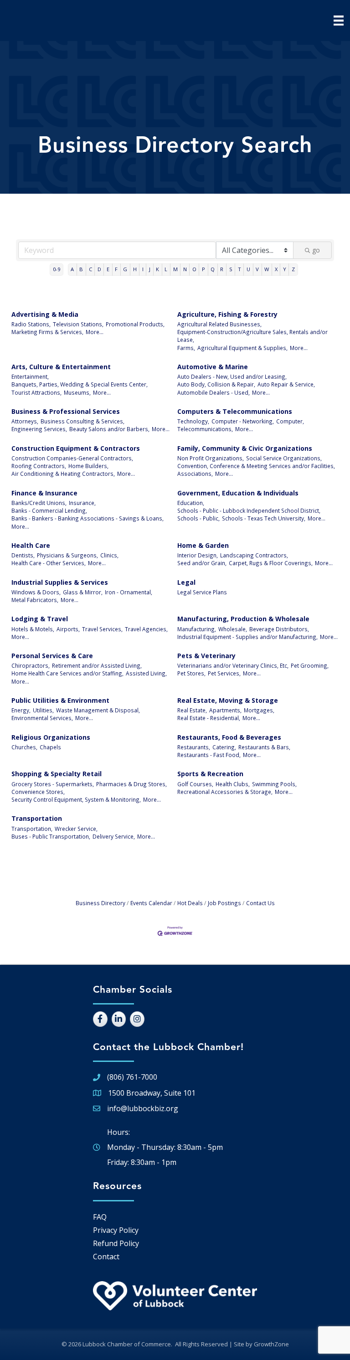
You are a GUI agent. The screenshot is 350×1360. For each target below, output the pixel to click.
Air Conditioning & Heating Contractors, (63, 473)
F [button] (116, 269)
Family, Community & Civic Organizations (244, 448)
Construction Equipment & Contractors (75, 448)
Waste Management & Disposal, (98, 710)
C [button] (90, 269)
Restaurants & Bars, (264, 747)
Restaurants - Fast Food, (209, 754)
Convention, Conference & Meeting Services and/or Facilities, (256, 465)
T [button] (239, 269)
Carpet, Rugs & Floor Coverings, (271, 563)
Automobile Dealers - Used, (213, 392)
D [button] (99, 269)
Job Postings (224, 903)
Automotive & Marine (212, 366)
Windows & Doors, (36, 592)
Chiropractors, (30, 665)
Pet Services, (224, 673)
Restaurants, (193, 747)
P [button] (203, 269)
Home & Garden (203, 545)
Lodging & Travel (39, 618)
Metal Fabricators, (34, 599)
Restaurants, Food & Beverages (229, 737)
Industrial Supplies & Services (59, 582)
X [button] (276, 269)
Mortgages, (259, 710)
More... (94, 331)
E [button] (108, 269)
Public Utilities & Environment (60, 700)
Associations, (195, 473)
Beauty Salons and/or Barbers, (109, 429)
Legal (186, 582)
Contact (106, 1257)
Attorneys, (24, 421)
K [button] (157, 269)
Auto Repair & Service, (286, 384)
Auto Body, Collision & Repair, (216, 384)
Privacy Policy (116, 1230)
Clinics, (109, 555)
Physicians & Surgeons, (67, 555)
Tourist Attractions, (36, 392)
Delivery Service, (114, 836)
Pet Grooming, (310, 665)
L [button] (166, 269)
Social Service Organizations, (284, 458)
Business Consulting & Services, (82, 421)
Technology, (193, 421)
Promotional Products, (135, 324)
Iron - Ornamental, (128, 592)
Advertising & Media (44, 314)
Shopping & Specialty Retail (56, 773)
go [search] (316, 250)
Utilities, (43, 710)
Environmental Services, (42, 717)
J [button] (149, 269)
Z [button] (293, 269)
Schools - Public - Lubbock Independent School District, (248, 510)
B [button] (81, 269)
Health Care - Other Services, (48, 563)
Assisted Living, (146, 673)
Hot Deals (190, 903)
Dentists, (23, 555)
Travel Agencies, (146, 629)
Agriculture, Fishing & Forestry (227, 314)
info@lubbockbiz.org (142, 1108)
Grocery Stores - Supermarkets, (52, 784)
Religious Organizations (50, 737)
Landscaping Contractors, (254, 555)
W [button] (266, 269)
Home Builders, (88, 465)
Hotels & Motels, (32, 629)
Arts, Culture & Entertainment (61, 366)
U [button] (248, 269)
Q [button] (213, 269)
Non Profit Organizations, (210, 458)
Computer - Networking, (242, 421)
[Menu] (338, 20)
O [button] (194, 269)
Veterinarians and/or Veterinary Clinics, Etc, (232, 665)
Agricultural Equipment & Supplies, (242, 347)
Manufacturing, (196, 629)
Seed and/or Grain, (201, 563)
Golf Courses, (195, 784)
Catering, (224, 747)
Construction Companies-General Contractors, (72, 458)
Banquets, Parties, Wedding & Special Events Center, (79, 384)
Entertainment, (30, 376)
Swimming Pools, (274, 784)
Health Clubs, (233, 784)
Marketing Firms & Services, (47, 331)
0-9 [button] (56, 269)
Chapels (50, 747)
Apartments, (225, 710)
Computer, (290, 421)
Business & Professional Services (65, 411)
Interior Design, (197, 555)
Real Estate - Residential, (208, 717)
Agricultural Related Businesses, (219, 324)
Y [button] (284, 269)
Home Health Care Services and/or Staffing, (67, 673)
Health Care (30, 545)
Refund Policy (116, 1243)
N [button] (185, 269)
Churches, (24, 747)
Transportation (36, 818)
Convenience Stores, (38, 791)
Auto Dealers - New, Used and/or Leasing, (232, 376)
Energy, (21, 710)
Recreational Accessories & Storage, (225, 791)
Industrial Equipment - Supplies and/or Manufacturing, (247, 636)
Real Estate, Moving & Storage (227, 700)
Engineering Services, (39, 429)
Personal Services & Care (52, 655)
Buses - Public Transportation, (50, 836)
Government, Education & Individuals (238, 493)
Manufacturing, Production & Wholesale (243, 618)
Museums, (77, 392)
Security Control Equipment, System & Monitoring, (76, 799)
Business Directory (100, 903)
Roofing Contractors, (38, 465)
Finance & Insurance (44, 493)
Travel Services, (102, 629)
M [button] (175, 269)
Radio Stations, (31, 324)
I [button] (143, 269)
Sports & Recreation (210, 773)
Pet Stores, (191, 673)
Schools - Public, (198, 518)
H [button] (135, 269)
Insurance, (82, 502)
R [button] (221, 269)
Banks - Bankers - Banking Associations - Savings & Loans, (87, 518)
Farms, (186, 347)
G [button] (125, 269)
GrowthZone (271, 1344)
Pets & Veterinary (206, 655)
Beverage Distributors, (279, 629)
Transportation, (31, 828)
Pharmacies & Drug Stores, (131, 784)
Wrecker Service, (76, 828)
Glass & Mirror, (83, 592)
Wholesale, (232, 629)
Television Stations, (78, 324)
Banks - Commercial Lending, (49, 510)
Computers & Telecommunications (234, 411)
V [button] (257, 269)
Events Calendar (151, 903)
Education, (190, 502)
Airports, (68, 629)
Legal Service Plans (202, 592)
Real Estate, (192, 710)
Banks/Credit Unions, (39, 502)
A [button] (72, 269)
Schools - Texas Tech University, (263, 518)
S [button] (230, 269)
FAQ (100, 1217)
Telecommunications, (205, 429)
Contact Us (260, 903)
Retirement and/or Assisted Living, (97, 665)
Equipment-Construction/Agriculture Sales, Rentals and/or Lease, (252, 335)
